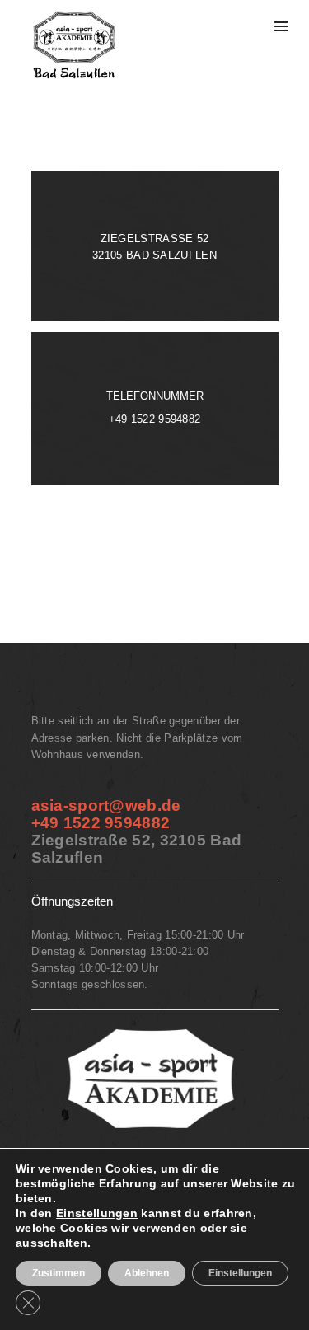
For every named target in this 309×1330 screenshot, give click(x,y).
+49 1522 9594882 (155, 419)
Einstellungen (97, 1213)
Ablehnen (146, 1273)
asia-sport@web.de (106, 805)
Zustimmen (58, 1273)
